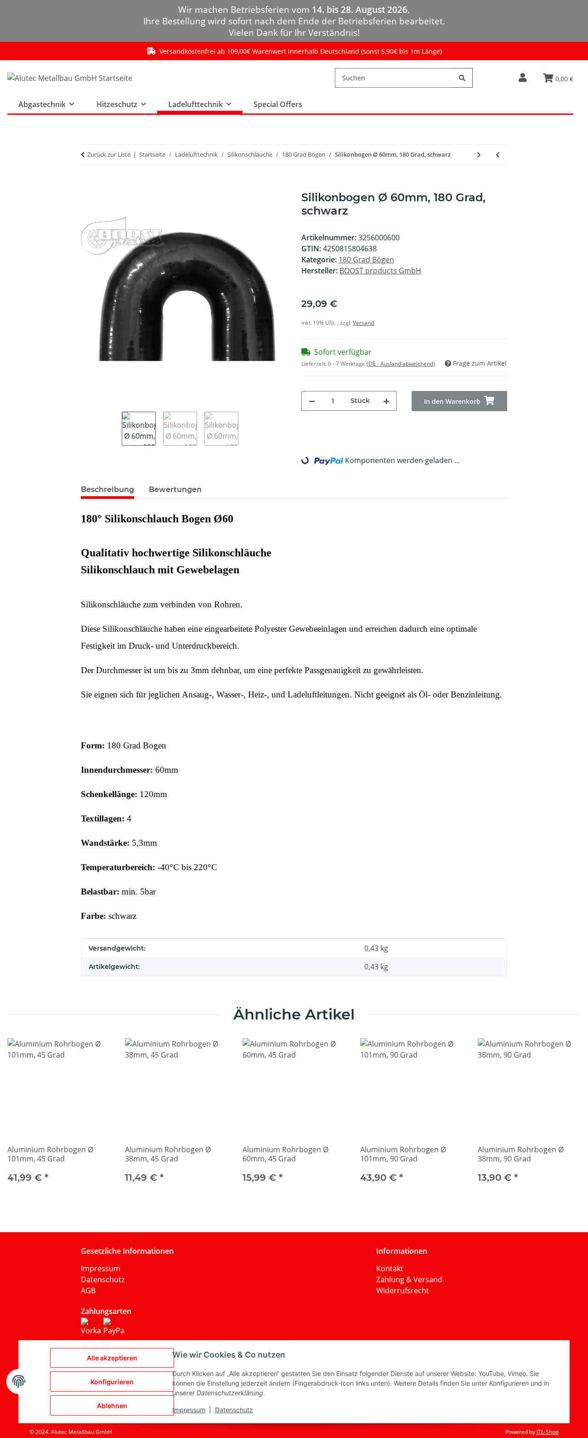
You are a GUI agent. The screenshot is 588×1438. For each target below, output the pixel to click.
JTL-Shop (548, 1432)
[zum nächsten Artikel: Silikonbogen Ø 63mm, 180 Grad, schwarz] (478, 154)
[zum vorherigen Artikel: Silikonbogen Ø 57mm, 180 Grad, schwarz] (497, 154)
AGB (88, 1290)
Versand (363, 323)
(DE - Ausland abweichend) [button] (401, 364)
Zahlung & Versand (409, 1279)
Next (565, 1116)
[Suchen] (462, 78)
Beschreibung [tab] (107, 489)
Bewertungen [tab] (175, 489)
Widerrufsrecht (402, 1290)
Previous (22, 1116)
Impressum (100, 1268)
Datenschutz (102, 1279)
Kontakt (389, 1268)
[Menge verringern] (312, 400)
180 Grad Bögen (366, 260)
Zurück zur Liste (108, 154)
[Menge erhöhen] (386, 400)
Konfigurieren (112, 1382)
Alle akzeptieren (112, 1358)
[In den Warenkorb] (88, 186)
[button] (522, 78)
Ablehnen (112, 1406)
